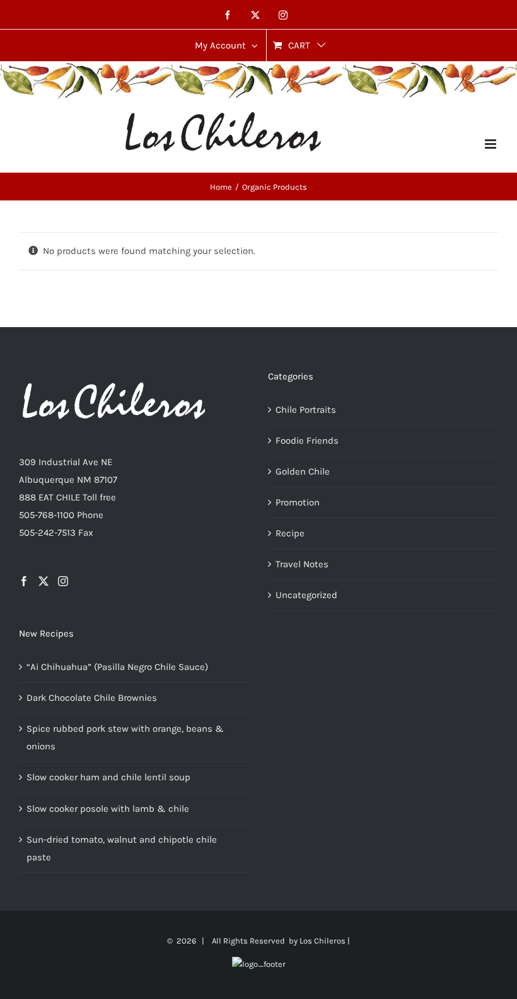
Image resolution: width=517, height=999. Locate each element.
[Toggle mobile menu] (491, 144)
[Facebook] (24, 581)
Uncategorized (306, 595)
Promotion (298, 502)
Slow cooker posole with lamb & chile (107, 808)
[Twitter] (43, 581)
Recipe (290, 533)
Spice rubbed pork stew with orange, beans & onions (125, 737)
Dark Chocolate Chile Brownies (91, 697)
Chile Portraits (306, 409)
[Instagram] (63, 581)
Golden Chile (303, 471)
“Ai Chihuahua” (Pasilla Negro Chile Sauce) (117, 667)
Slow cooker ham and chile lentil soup (108, 777)
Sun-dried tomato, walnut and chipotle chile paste (121, 848)
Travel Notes (302, 564)
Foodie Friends (307, 440)
